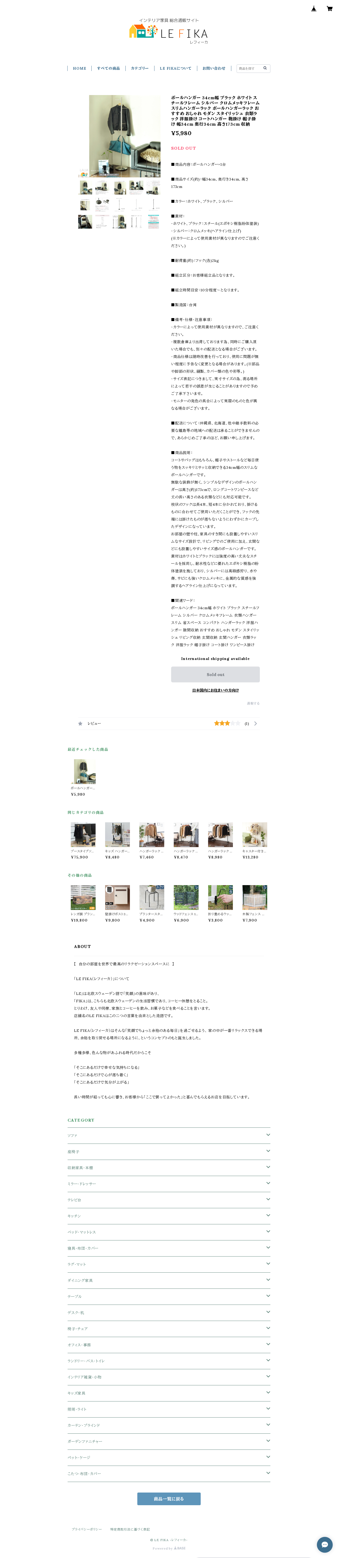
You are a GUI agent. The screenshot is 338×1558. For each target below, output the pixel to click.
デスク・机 (76, 1312)
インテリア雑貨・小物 (85, 1377)
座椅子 (73, 1151)
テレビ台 (74, 1200)
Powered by (163, 1548)
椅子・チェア (78, 1328)
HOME (79, 68)
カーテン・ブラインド (84, 1425)
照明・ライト (77, 1409)
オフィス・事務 (79, 1345)
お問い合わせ (214, 68)
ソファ (72, 1135)
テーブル (75, 1296)
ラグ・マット (77, 1264)
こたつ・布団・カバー (84, 1473)
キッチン (74, 1216)
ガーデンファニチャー (85, 1441)
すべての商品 (108, 68)
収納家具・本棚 (80, 1167)
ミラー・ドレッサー (82, 1184)
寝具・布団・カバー (83, 1248)
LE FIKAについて (176, 68)
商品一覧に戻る (169, 1499)
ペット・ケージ (79, 1457)
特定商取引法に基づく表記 (130, 1529)
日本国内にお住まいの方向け (215, 690)
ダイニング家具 (80, 1280)
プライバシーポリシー (87, 1529)
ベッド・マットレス (82, 1232)
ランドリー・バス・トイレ (86, 1361)
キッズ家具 (77, 1393)
